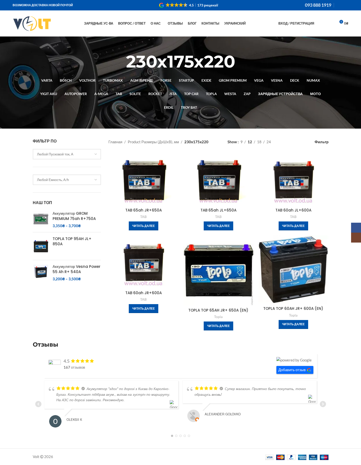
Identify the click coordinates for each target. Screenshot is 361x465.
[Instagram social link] (345, 5)
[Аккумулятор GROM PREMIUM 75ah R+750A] (41, 219)
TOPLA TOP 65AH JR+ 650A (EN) (218, 310)
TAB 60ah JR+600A (143, 292)
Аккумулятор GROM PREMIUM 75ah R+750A (74, 216)
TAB (143, 217)
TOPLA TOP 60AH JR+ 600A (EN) (293, 308)
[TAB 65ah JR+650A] (143, 179)
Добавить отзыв (292, 369)
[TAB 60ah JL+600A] (293, 179)
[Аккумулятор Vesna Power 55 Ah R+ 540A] (41, 273)
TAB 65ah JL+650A (218, 210)
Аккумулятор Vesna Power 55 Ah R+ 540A (76, 269)
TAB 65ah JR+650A (143, 210)
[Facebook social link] (339, 5)
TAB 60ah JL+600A (293, 210)
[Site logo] (32, 23)
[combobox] (67, 154)
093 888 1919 (318, 5)
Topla (218, 317)
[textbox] (67, 154)
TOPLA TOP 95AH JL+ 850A (72, 241)
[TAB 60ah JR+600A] (143, 261)
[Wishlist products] (330, 24)
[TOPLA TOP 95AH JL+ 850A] (41, 246)
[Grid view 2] (282, 142)
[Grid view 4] (299, 142)
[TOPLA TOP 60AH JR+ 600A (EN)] (293, 269)
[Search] (321, 24)
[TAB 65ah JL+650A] (218, 179)
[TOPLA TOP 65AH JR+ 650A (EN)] (218, 270)
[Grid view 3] (291, 142)
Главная (115, 142)
